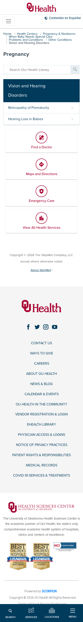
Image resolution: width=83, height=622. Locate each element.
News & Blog (41, 384)
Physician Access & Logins (41, 435)
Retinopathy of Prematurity (28, 108)
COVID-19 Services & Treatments (41, 475)
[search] (37, 69)
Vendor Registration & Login (41, 414)
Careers (41, 364)
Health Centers (27, 34)
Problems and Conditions (26, 40)
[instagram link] (46, 327)
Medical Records (41, 465)
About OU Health (41, 374)
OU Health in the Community (41, 404)
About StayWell (41, 270)
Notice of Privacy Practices (41, 445)
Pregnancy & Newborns (59, 34)
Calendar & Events (42, 394)
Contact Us (41, 343)
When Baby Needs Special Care (30, 37)
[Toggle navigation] (8, 21)
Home (7, 34)
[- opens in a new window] (41, 507)
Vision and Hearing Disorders (29, 43)
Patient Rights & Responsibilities (41, 455)
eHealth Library (41, 424)
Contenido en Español (65, 18)
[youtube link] (54, 327)
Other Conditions (60, 40)
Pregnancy (16, 54)
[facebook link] (28, 327)
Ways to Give (41, 353)
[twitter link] (37, 327)
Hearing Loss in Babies (25, 119)
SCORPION (49, 591)
